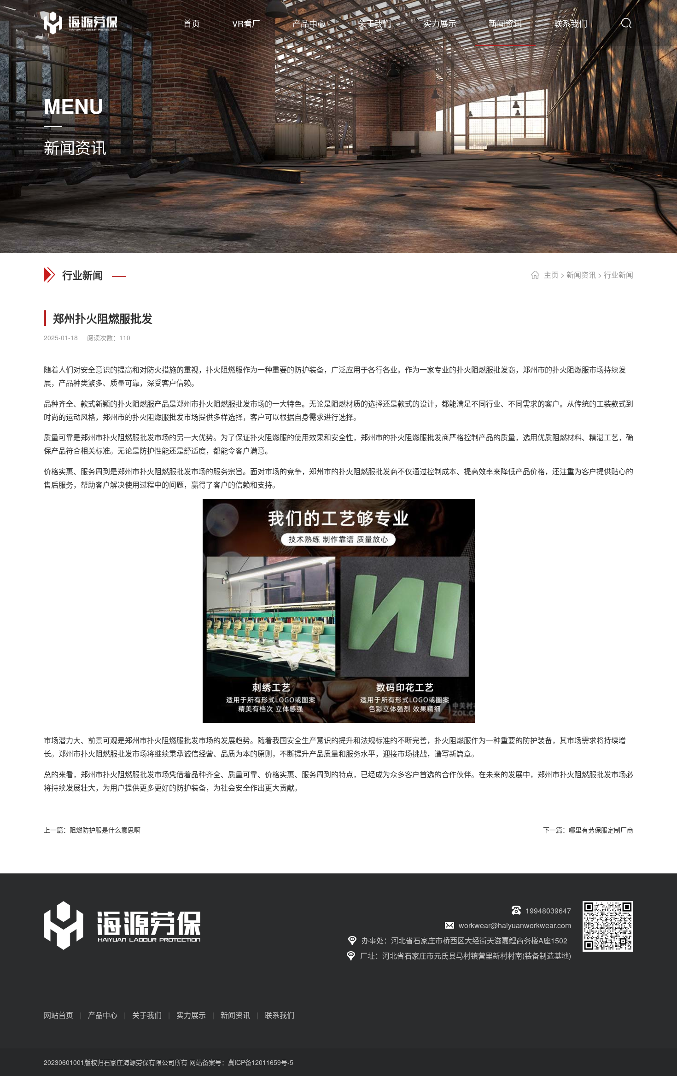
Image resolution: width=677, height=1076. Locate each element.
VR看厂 (246, 23)
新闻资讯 (505, 23)
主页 (551, 274)
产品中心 (309, 23)
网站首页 (58, 1015)
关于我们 (374, 23)
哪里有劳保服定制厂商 (601, 829)
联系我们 (570, 23)
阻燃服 (232, 369)
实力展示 (439, 23)
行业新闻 (618, 274)
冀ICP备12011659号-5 (260, 1062)
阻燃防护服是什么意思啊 (105, 829)
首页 (191, 23)
